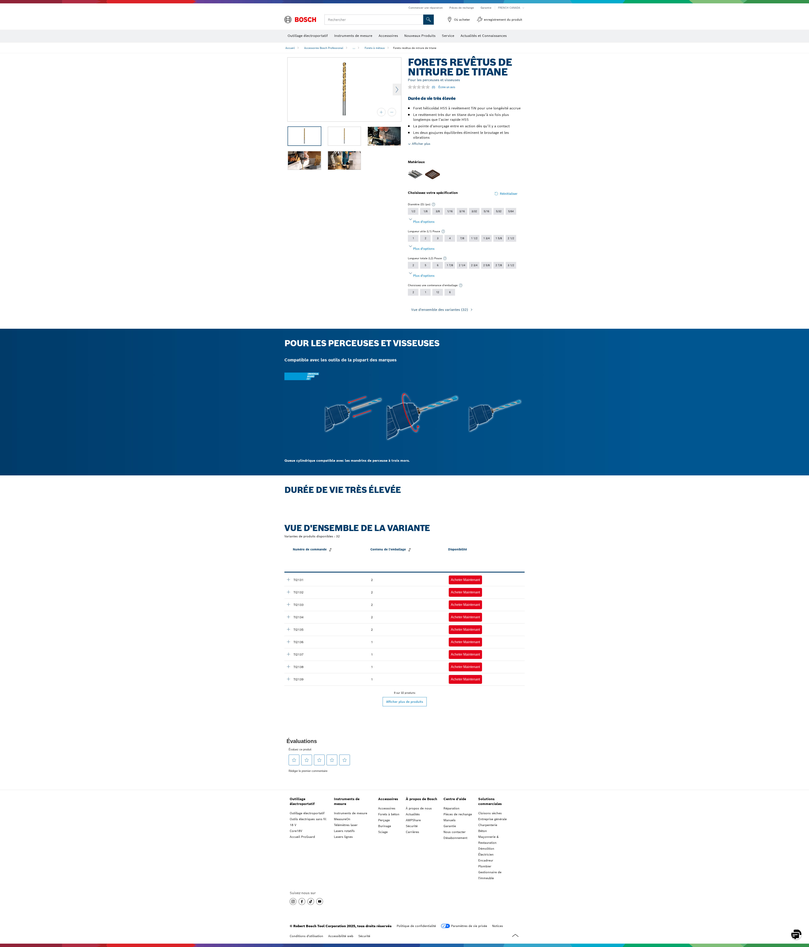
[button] (465, 579)
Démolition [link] (486, 848)
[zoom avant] (381, 112)
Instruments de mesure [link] (346, 801)
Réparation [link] (451, 808)
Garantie (486, 7)
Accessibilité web (340, 936)
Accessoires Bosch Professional (323, 48)
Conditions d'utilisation (306, 936)
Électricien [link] (486, 854)
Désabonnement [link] (455, 838)
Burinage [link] (384, 826)
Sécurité (364, 936)
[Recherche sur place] (428, 20)
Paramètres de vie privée (469, 926)
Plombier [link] (484, 866)
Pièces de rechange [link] (457, 814)
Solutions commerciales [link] (490, 801)
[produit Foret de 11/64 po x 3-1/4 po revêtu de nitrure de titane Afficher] (288, 666)
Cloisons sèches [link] (490, 813)
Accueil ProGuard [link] (302, 837)
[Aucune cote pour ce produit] (420, 87)
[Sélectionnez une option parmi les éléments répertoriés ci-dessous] (433, 204)
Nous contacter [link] (454, 832)
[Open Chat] (796, 934)
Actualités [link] (413, 814)
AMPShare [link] (413, 820)
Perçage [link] (384, 820)
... (354, 48)
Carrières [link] (412, 832)
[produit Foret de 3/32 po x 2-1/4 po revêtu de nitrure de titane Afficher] (288, 604)
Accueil (290, 48)
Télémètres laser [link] (346, 825)
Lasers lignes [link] (343, 837)
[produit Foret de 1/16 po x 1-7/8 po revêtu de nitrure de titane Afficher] (288, 579)
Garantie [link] (449, 826)
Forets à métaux (375, 48)
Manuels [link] (449, 820)
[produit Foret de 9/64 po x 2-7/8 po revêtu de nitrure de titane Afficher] (288, 641)
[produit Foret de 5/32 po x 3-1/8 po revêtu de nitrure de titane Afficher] (288, 654)
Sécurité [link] (412, 826)
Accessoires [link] (388, 799)
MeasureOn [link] (342, 819)
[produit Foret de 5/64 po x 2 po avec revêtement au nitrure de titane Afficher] (288, 592)
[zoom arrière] (392, 112)
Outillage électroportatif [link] (302, 801)
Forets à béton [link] (388, 814)
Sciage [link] (383, 832)
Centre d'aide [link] (454, 799)
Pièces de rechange (461, 7)
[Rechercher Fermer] (419, 19)
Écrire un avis (446, 87)
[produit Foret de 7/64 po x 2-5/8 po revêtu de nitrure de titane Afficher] (288, 616)
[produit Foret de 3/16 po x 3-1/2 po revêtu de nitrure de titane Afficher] (288, 679)
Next (397, 89)
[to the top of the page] (802, 922)
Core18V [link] (296, 831)
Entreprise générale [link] (492, 819)
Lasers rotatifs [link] (344, 831)
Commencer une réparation (426, 7)
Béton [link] (482, 831)
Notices (497, 926)
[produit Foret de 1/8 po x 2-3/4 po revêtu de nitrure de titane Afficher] (288, 629)
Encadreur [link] (485, 860)
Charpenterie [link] (487, 825)
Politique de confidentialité (416, 926)
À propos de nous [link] (419, 808)
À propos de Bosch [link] (421, 799)
